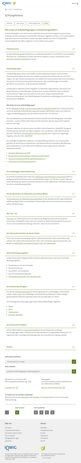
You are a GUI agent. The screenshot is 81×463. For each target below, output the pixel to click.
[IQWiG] (10, 448)
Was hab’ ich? (11, 219)
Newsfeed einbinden (46, 430)
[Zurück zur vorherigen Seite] (7, 412)
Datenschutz (44, 436)
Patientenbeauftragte (22, 292)
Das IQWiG (8, 428)
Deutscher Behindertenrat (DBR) (19, 153)
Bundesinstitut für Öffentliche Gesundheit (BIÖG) (26, 199)
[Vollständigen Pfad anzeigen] (10, 9)
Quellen (10, 347)
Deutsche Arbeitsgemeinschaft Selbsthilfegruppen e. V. (27, 159)
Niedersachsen (13, 312)
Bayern (10, 306)
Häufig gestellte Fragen (12, 438)
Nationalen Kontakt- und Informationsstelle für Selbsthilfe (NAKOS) (34, 109)
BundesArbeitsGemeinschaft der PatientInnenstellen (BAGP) (28, 156)
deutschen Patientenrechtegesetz (18, 59)
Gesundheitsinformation (12, 430)
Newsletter (25, 397)
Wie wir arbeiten (10, 436)
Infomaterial (44, 438)
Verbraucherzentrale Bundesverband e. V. (22, 161)
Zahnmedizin (51, 243)
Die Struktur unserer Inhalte (13, 433)
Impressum (8, 441)
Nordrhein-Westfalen (15, 315)
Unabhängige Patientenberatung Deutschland (50, 177)
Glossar (42, 441)
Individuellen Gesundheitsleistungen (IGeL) (28, 243)
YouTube (46, 397)
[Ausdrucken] (17, 412)
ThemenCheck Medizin (32, 330)
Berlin (10, 309)
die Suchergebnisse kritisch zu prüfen (34, 133)
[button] (36, 412)
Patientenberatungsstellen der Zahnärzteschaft (24, 277)
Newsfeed (36, 397)
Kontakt (42, 433)
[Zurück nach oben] (74, 420)
